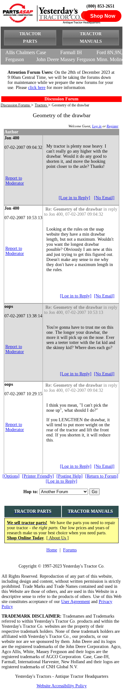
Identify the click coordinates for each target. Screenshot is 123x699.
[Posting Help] (69, 476)
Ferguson (14, 59)
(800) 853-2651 (100, 6)
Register (112, 126)
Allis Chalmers (20, 52)
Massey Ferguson (77, 59)
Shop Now (102, 16)
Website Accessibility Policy (62, 685)
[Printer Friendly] (38, 476)
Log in (97, 126)
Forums (70, 550)
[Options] (11, 476)
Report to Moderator (14, 181)
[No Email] (104, 197)
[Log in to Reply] (74, 197)
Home (51, 550)
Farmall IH (71, 52)
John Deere (47, 59)
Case (41, 52)
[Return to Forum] (101, 476)
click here (36, 87)
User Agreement (75, 601)
